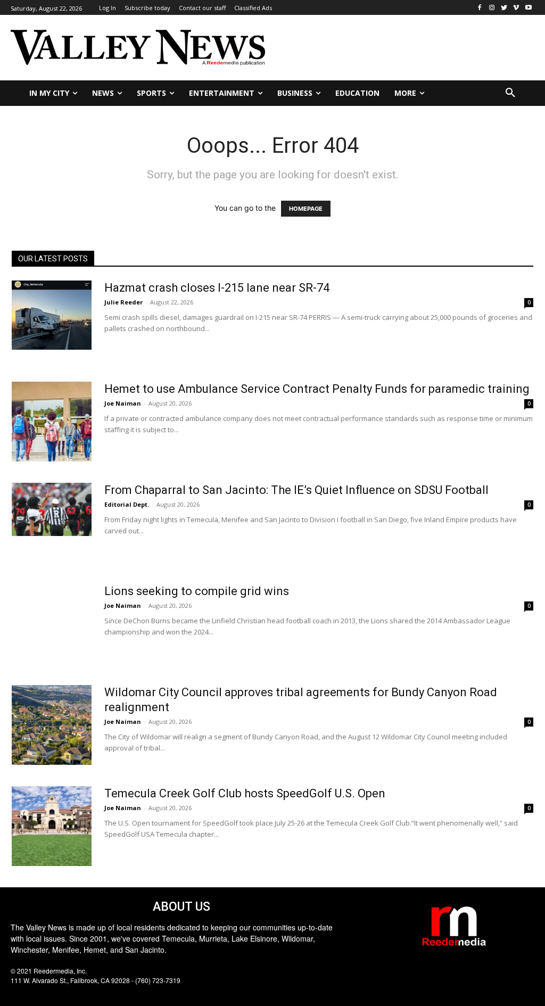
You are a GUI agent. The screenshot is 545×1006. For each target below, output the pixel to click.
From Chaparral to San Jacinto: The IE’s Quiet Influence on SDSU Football (296, 490)
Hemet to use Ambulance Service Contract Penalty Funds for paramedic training (317, 388)
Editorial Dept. (126, 504)
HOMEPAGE (306, 208)
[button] (510, 93)
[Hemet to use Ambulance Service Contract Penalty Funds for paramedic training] (52, 421)
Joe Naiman (122, 403)
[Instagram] (492, 8)
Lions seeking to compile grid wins (196, 591)
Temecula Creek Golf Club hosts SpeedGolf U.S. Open (244, 793)
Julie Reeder (123, 302)
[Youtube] (528, 8)
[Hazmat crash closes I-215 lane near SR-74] (52, 315)
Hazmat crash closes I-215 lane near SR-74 (216, 287)
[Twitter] (504, 8)
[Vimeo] (516, 8)
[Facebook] (480, 8)
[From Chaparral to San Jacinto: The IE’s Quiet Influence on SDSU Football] (52, 509)
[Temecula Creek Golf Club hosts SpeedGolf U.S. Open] (52, 826)
